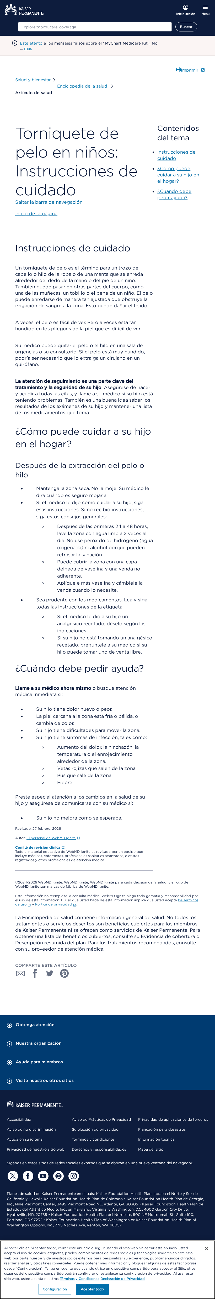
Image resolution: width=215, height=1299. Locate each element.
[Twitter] (12, 1176)
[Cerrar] (206, 1248)
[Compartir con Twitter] (50, 973)
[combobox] (95, 26)
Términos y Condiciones (79, 1279)
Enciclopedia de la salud (83, 86)
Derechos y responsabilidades (99, 1149)
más (28, 48)
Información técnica (156, 1139)
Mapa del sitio (150, 1149)
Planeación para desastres (162, 1129)
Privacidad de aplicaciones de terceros (173, 1119)
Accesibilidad (19, 1119)
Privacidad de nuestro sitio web (35, 1149)
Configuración (55, 1289)
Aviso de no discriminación (31, 1129)
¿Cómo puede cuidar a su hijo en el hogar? (178, 175)
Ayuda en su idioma (24, 1139)
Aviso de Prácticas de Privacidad (101, 1119)
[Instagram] (73, 1176)
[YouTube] (42, 1176)
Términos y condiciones (93, 1139)
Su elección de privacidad (95, 1129)
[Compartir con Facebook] (35, 973)
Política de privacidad (53, 904)
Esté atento (31, 43)
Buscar (186, 27)
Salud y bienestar (33, 79)
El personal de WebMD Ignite (51, 838)
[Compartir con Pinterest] (64, 973)
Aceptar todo (92, 1289)
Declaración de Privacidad (122, 1279)
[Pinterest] (57, 1176)
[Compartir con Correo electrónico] (20, 973)
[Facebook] (27, 1176)
